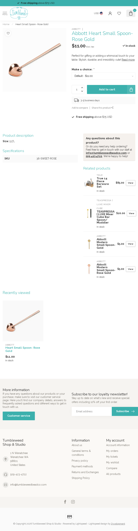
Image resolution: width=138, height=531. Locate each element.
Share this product (101, 107)
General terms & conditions (81, 452)
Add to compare (80, 107)
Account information (118, 445)
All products (113, 474)
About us (77, 445)
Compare (111, 468)
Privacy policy (80, 460)
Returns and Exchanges (85, 472)
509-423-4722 (18, 474)
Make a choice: (83, 69)
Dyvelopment (118, 523)
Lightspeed (81, 523)
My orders (112, 450)
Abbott (76, 29)
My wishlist (112, 462)
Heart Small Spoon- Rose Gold (31, 24)
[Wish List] (119, 13)
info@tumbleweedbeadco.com (106, 153)
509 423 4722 (94, 156)
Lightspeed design (98, 523)
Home (6, 24)
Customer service (18, 415)
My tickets (112, 456)
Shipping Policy (81, 478)
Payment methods (82, 466)
